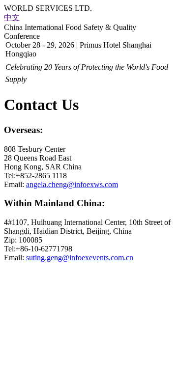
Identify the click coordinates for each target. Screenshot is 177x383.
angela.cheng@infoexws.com (72, 184)
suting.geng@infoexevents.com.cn (79, 257)
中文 (12, 17)
